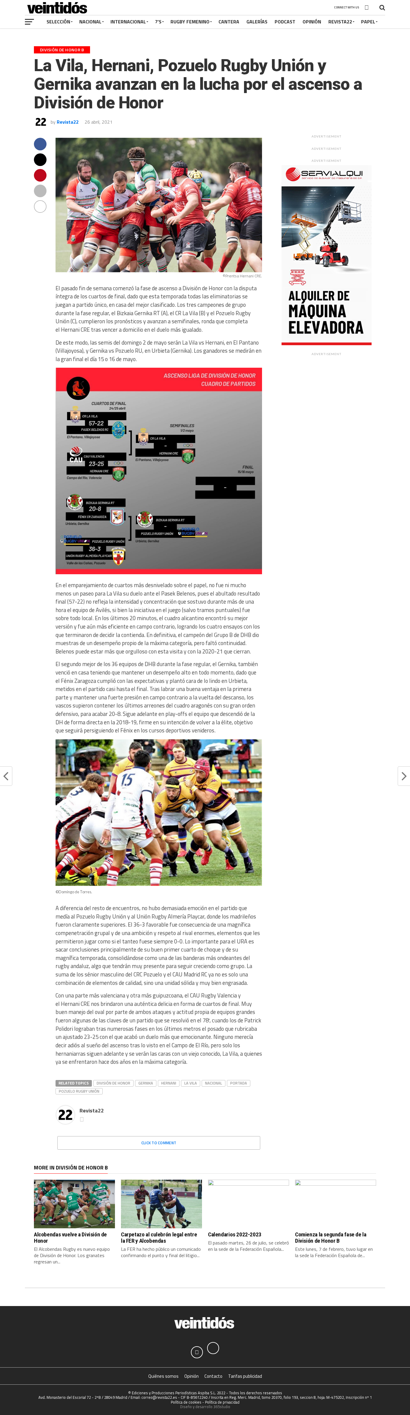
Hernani (168, 1083)
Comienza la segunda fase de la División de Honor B (330, 1237)
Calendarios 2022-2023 (234, 1234)
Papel (368, 21)
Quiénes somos (163, 1376)
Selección (58, 21)
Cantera (229, 21)
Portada (238, 1083)
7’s (158, 21)
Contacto (213, 1376)
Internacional (128, 21)
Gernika (145, 1083)
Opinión (312, 21)
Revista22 (340, 21)
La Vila (190, 1083)
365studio (221, 1407)
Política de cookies (186, 1402)
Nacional (90, 21)
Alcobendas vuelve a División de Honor (70, 1237)
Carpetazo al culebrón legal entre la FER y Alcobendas (159, 1237)
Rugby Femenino (190, 21)
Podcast (285, 21)
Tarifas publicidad (245, 1376)
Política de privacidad (222, 1402)
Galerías (256, 21)
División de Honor (113, 1083)
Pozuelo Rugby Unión (79, 1091)
